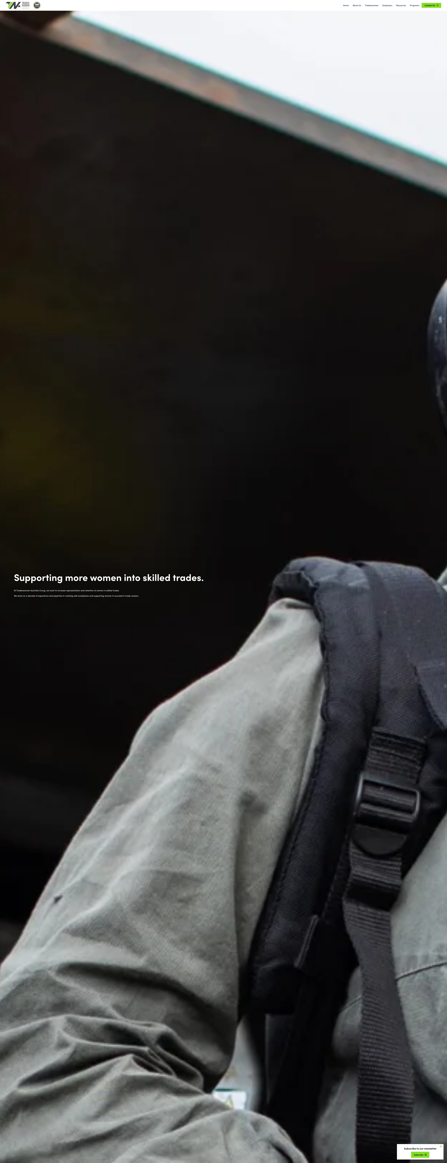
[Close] (440, 1146)
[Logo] (18, 3)
